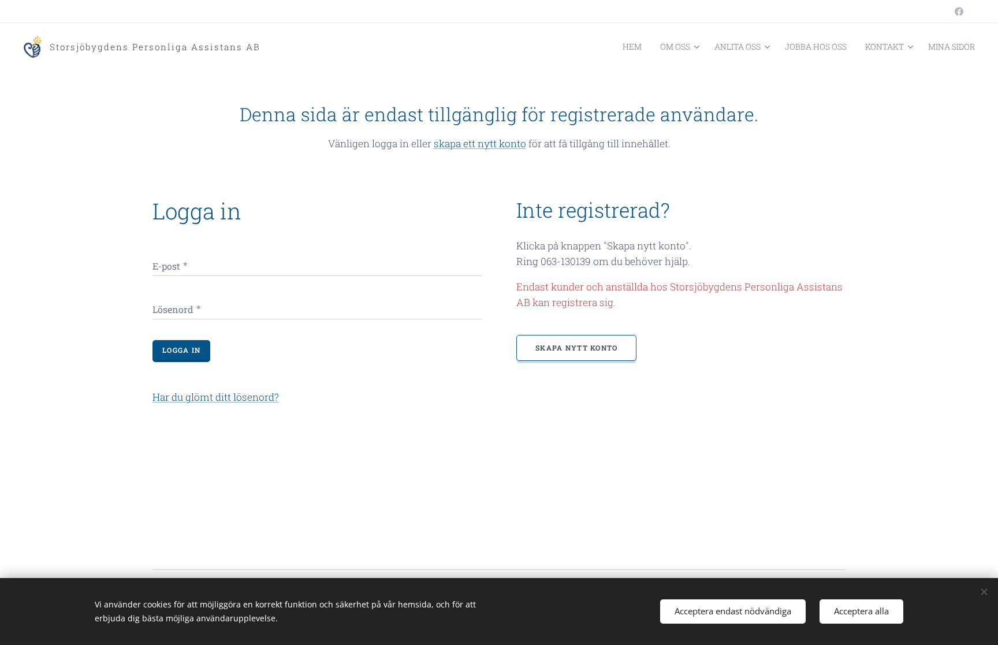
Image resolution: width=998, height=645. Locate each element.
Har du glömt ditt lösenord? (215, 397)
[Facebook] (959, 11)
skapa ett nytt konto (480, 143)
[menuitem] (635, 46)
